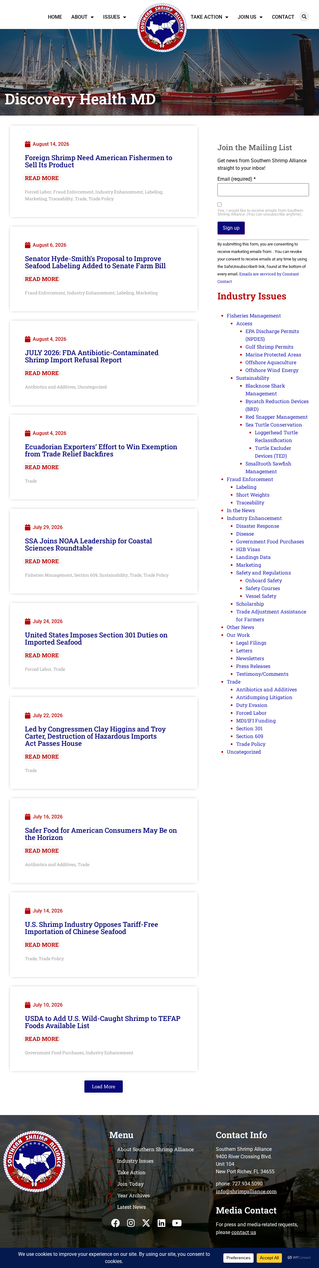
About (79, 17)
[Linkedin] (161, 1223)
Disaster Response (257, 525)
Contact (283, 17)
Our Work (238, 635)
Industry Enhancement (119, 192)
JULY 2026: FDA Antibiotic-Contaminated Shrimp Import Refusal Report (92, 356)
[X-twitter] (146, 1223)
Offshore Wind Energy (271, 370)
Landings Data (253, 557)
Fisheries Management (48, 575)
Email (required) (236, 179)
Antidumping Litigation (264, 697)
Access (244, 323)
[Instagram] (131, 1223)
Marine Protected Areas (273, 354)
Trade (81, 199)
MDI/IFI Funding (256, 720)
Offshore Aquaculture (270, 362)
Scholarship (250, 603)
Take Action (206, 17)
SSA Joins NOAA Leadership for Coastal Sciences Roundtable (88, 544)
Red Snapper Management (276, 416)
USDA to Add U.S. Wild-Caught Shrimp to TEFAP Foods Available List (102, 1022)
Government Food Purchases (54, 1053)
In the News (241, 510)
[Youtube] (177, 1223)
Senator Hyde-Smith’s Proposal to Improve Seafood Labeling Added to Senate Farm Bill (95, 262)
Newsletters (250, 658)
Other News (240, 627)
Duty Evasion (252, 705)
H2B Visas (248, 549)
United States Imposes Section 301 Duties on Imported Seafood (96, 638)
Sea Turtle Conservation (273, 424)
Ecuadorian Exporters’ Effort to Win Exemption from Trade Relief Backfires (101, 450)
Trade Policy (101, 199)
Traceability (61, 199)
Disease (245, 533)
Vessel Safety (260, 596)
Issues (111, 17)
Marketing (36, 199)
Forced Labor (38, 192)
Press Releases (253, 666)
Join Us (247, 17)
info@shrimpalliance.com (246, 1191)
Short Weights (252, 494)
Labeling (153, 192)
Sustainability (113, 575)
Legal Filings (251, 642)
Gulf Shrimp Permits (269, 346)
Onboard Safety (263, 580)
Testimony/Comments (262, 673)
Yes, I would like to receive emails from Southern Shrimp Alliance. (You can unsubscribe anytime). (260, 213)
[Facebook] (115, 1223)
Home (55, 17)
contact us (243, 1232)
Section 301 (249, 728)
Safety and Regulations (263, 572)
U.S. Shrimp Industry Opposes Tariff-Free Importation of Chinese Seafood (91, 928)
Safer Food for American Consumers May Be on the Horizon (101, 834)
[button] (304, 17)
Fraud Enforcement (73, 192)
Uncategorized (92, 387)
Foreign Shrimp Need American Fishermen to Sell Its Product (98, 161)
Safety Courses (262, 588)
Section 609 (86, 575)
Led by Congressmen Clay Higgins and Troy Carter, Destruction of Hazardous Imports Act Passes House (95, 736)
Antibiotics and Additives (50, 387)
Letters (244, 650)
